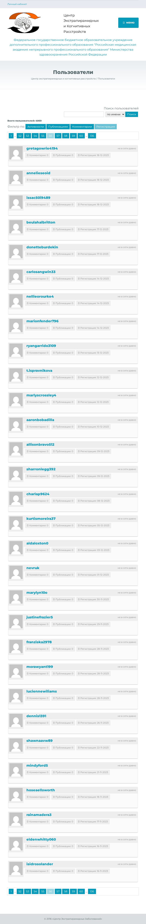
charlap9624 (37, 494)
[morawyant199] (16, 671)
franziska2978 (39, 642)
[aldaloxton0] (16, 547)
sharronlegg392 (41, 469)
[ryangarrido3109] (16, 350)
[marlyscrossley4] (16, 399)
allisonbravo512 (40, 444)
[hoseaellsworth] (16, 794)
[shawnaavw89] (16, 745)
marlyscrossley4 (41, 395)
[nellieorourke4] (16, 300)
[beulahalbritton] (16, 226)
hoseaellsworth (40, 790)
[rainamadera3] (16, 819)
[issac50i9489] (16, 202)
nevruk (32, 568)
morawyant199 (39, 667)
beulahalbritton (40, 222)
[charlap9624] (16, 498)
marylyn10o (36, 593)
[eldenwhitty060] (16, 843)
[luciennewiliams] (16, 695)
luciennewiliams (41, 691)
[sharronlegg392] (16, 473)
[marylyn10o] (16, 597)
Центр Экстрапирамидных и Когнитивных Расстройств (77, 23)
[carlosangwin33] (16, 276)
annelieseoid (38, 173)
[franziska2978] (16, 646)
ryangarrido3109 (41, 346)
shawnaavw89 (39, 741)
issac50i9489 (38, 198)
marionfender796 (42, 321)
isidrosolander (39, 864)
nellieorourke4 (40, 296)
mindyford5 (37, 765)
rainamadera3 (39, 815)
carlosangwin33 (41, 272)
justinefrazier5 (39, 617)
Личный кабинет (17, 4)
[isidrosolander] (16, 868)
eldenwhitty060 (41, 839)
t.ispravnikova (39, 371)
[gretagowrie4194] (16, 152)
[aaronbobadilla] (16, 424)
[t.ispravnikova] (16, 375)
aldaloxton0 (37, 543)
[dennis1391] (16, 720)
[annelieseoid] (16, 177)
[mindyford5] (16, 770)
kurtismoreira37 (41, 519)
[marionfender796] (16, 325)
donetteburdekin (42, 247)
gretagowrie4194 (42, 148)
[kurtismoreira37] (16, 523)
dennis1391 (36, 716)
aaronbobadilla (40, 420)
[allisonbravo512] (16, 449)
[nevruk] (16, 572)
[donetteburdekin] (16, 251)
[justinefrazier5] (16, 621)
